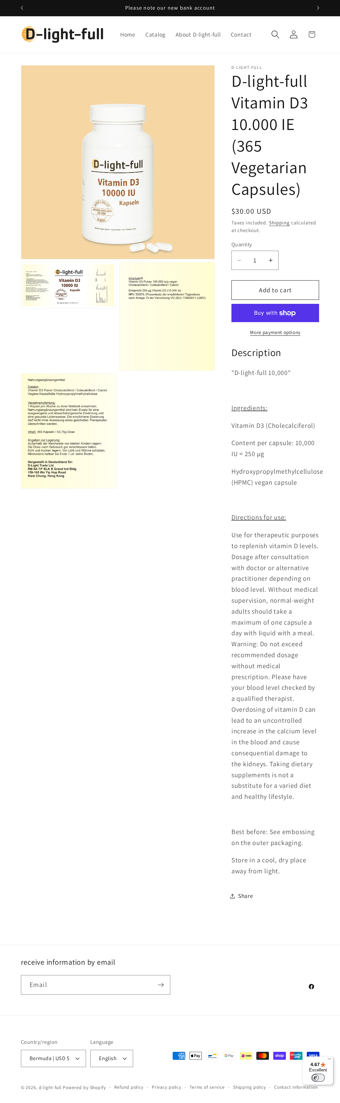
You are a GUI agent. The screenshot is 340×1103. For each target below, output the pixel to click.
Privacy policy (166, 1087)
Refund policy (128, 1087)
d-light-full (50, 1087)
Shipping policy (249, 1087)
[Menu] (329, 1060)
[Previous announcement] (22, 8)
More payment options (275, 332)
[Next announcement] (318, 8)
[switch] (318, 1078)
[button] (275, 34)
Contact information (296, 1087)
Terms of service (207, 1087)
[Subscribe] (161, 984)
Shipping (279, 222)
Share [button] (245, 896)
